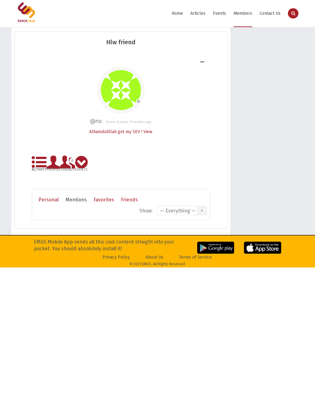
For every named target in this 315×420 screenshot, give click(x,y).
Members (242, 13)
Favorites (104, 200)
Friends (68, 164)
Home (177, 13)
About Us (154, 257)
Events (219, 13)
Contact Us (270, 13)
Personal (48, 200)
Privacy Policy (116, 257)
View (147, 131)
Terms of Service (195, 257)
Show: (146, 211)
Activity (39, 168)
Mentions (76, 200)
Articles (197, 13)
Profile (53, 168)
